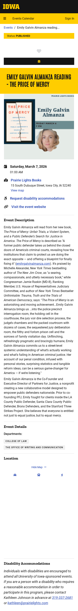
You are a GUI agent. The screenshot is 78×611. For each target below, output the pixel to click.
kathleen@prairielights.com (28, 603)
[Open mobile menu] (4, 18)
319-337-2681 (62, 598)
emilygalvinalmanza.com (33, 263)
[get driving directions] (16, 475)
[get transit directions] (40, 475)
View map (17, 190)
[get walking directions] (62, 475)
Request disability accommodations (37, 198)
